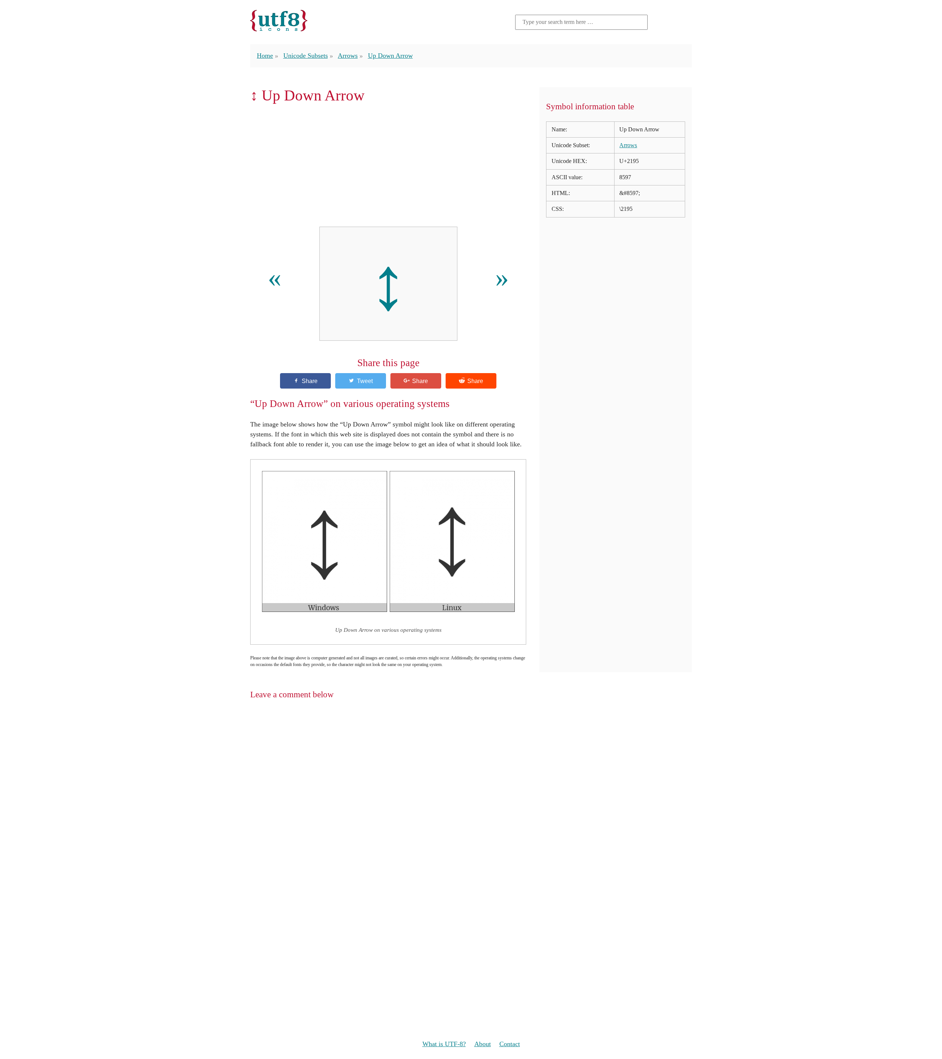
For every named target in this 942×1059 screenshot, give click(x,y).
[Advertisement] (388, 165)
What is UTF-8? (444, 1044)
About (482, 1044)
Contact (509, 1044)
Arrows (348, 55)
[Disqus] (471, 801)
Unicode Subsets (305, 55)
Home (265, 55)
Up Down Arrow (390, 55)
